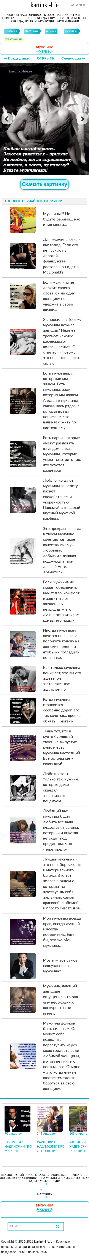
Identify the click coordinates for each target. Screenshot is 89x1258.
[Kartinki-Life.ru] (44, 5)
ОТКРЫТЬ (45, 58)
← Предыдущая (17, 58)
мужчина (44, 51)
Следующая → (73, 58)
